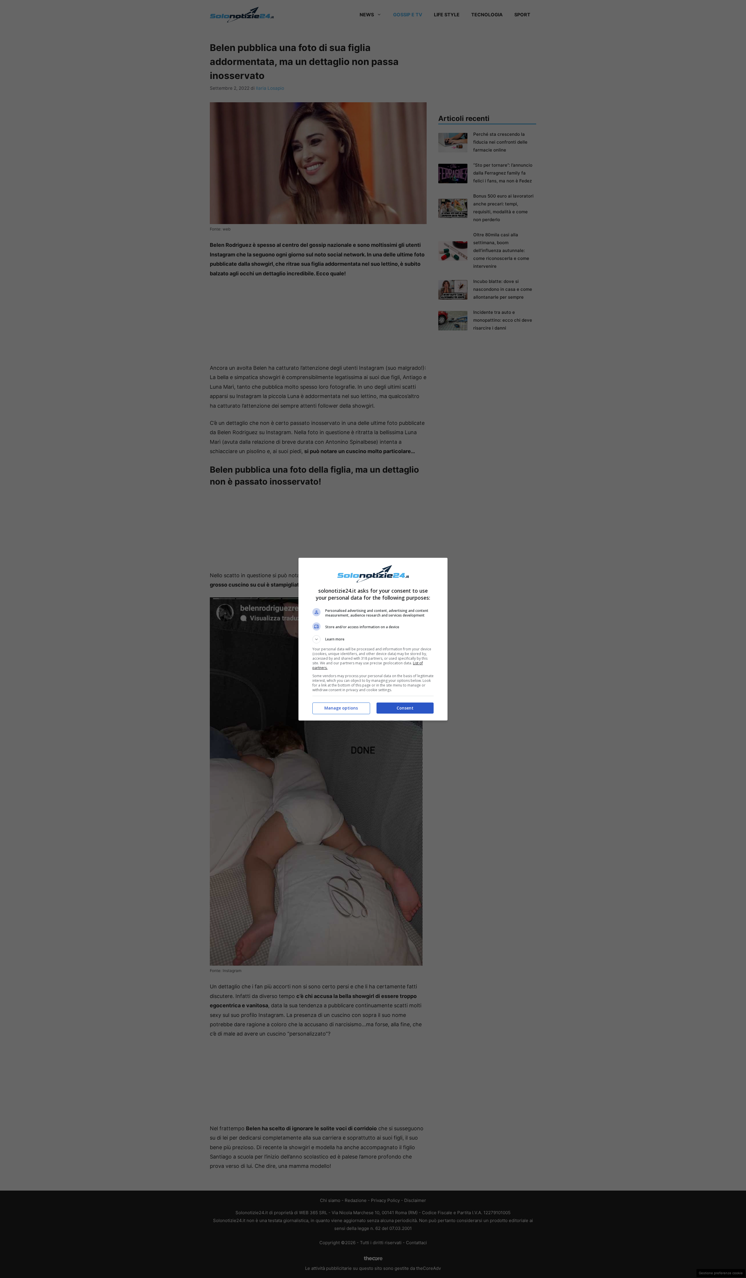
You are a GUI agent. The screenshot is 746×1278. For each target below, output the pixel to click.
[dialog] (373, 639)
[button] (373, 639)
